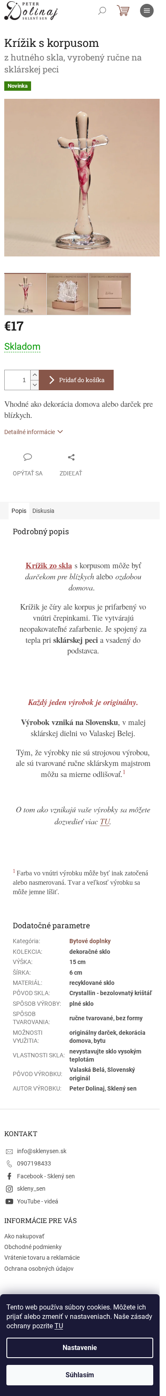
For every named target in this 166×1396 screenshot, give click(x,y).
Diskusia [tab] (43, 510)
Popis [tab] (18, 510)
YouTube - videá (37, 1201)
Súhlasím (80, 1375)
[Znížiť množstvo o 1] (34, 385)
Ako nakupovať (24, 1236)
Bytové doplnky (90, 941)
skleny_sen (31, 1188)
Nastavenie (80, 1348)
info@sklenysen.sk (41, 1151)
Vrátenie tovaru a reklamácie (42, 1257)
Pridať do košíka (82, 380)
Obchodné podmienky (33, 1246)
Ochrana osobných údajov (39, 1268)
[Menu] (146, 10)
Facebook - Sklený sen (46, 1176)
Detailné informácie (29, 432)
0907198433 (34, 1163)
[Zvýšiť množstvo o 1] (34, 375)
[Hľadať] (102, 10)
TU (58, 1326)
